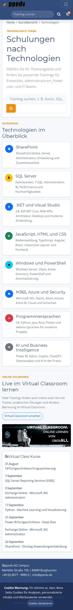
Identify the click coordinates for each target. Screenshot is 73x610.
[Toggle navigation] (66, 4)
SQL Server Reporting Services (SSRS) (29, 481)
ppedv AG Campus (17, 565)
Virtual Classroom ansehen (22, 416)
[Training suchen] (11, 108)
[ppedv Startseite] (14, 4)
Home (11, 22)
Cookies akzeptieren (40, 603)
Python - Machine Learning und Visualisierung (35, 510)
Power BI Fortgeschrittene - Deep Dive (30, 522)
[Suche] (59, 14)
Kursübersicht (28, 22)
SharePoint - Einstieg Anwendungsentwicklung (36, 546)
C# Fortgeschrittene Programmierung (30, 468)
